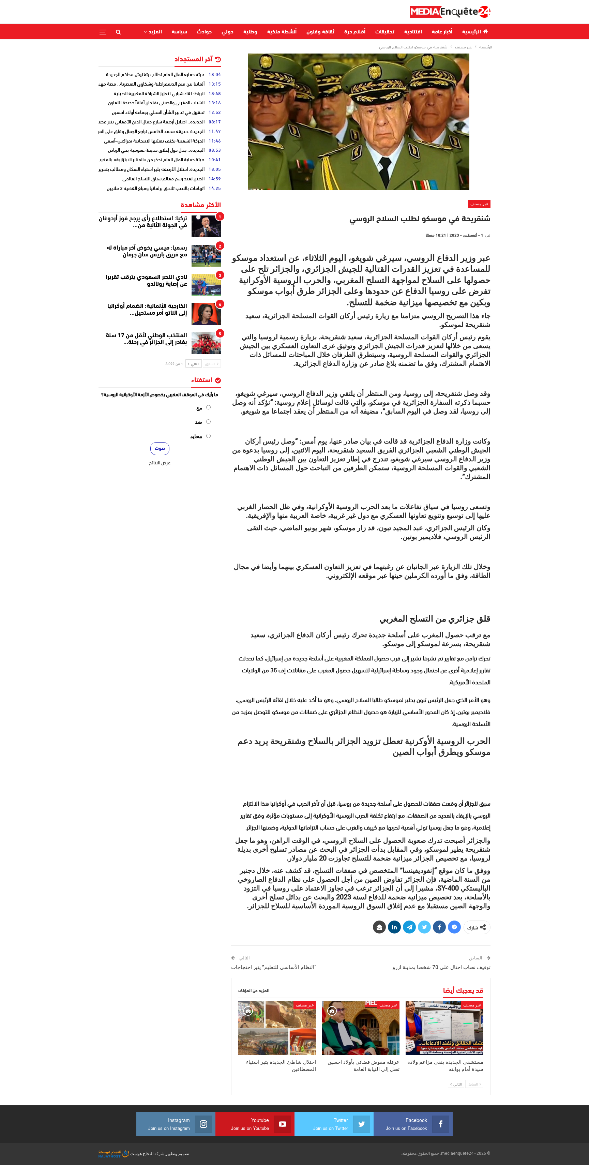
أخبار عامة (442, 32)
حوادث (204, 32)
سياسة (179, 32)
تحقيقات (384, 32)
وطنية (250, 32)
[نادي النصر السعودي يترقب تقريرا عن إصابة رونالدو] (206, 285)
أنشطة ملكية (282, 32)
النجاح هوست (141, 1153)
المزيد (155, 32)
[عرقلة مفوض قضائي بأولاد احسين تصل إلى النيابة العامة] (361, 1028)
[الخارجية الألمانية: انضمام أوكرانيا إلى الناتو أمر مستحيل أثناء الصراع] (206, 314)
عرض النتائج (159, 462)
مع (199, 407)
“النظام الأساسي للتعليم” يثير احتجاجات (273, 967)
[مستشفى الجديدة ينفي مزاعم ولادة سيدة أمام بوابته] (444, 1028)
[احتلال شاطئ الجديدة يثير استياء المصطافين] (277, 1028)
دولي (227, 32)
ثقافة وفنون (320, 32)
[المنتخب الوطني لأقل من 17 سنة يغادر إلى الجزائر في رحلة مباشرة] (206, 343)
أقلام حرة (354, 32)
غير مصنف (479, 203)
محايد (196, 436)
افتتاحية (413, 32)
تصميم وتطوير (177, 1153)
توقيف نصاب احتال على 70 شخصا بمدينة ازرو (441, 967)
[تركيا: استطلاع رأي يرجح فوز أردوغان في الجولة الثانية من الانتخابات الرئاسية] (206, 226)
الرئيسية (471, 32)
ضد (198, 422)
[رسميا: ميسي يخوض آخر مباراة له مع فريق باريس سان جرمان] (206, 256)
